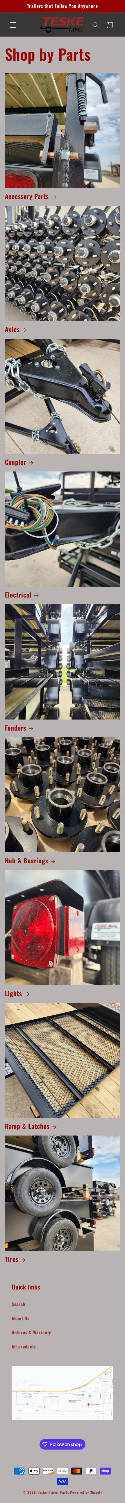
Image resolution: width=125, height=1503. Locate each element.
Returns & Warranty (31, 1332)
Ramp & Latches (27, 1126)
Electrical (18, 595)
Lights (13, 993)
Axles (12, 329)
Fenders (15, 728)
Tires (12, 1259)
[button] (13, 25)
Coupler (15, 462)
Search (18, 1304)
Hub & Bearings (26, 861)
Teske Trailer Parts (53, 1492)
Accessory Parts (27, 196)
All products (24, 1346)
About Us (20, 1318)
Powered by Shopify (86, 1492)
